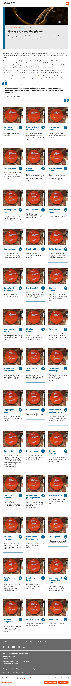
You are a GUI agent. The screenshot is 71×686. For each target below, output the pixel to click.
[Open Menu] (67, 3)
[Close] (68, 677)
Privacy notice (6, 669)
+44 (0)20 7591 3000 (22, 661)
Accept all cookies (50, 682)
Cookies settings (7, 682)
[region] (35, 680)
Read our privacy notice (31, 679)
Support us (42, 641)
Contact (13, 641)
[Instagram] (19, 647)
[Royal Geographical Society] (16, 3)
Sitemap (23, 669)
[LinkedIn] (24, 647)
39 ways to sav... (28, 27)
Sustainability (18, 27)
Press (32, 641)
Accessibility (15, 669)
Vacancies (23, 641)
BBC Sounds (39, 76)
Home (9, 27)
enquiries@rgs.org (8, 661)
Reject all (63, 682)
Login (5, 641)
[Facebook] (3, 647)
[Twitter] (8, 647)
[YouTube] (13, 647)
